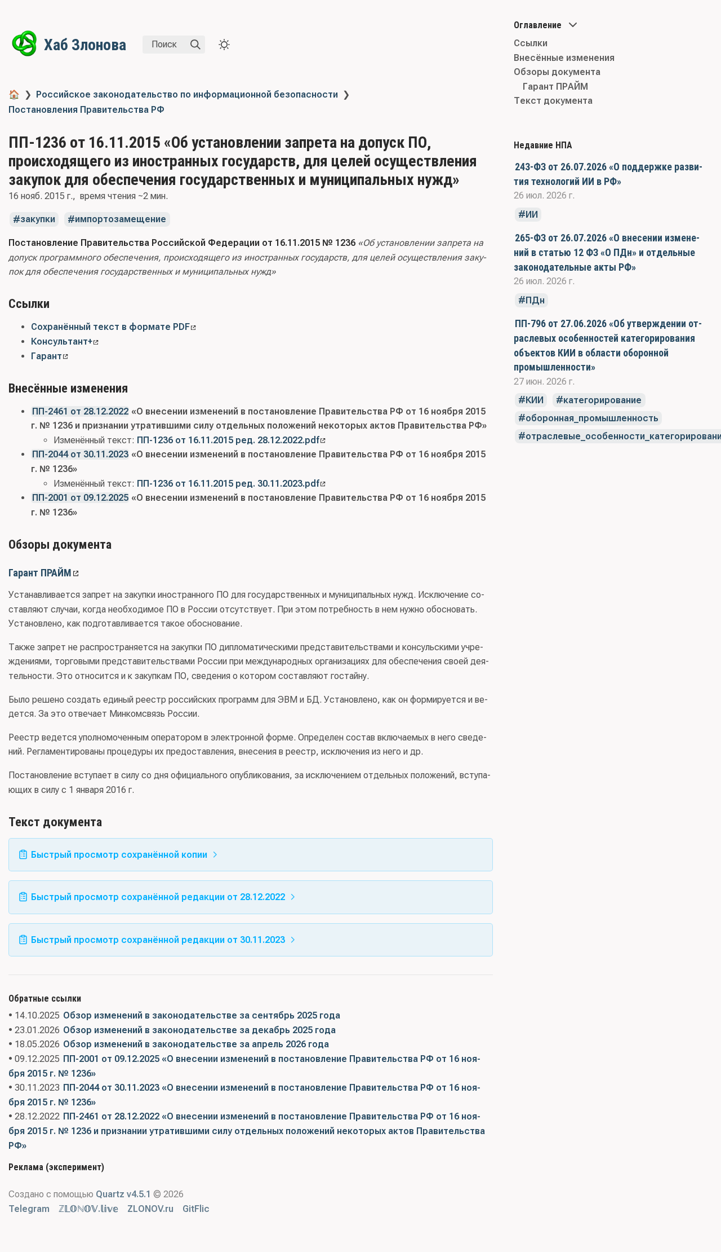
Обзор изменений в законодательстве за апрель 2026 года (196, 1044)
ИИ (532, 214)
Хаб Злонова (85, 45)
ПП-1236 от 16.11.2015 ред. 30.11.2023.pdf (228, 483)
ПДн (535, 300)
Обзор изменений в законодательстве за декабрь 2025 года (199, 1030)
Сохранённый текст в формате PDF (110, 326)
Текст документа (553, 100)
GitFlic (196, 1208)
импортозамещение (120, 219)
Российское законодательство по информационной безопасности (187, 94)
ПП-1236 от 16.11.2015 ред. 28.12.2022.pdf (228, 440)
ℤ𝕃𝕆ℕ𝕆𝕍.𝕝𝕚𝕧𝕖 (88, 1208)
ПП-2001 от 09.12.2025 (80, 497)
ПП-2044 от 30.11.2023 (80, 454)
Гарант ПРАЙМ (40, 573)
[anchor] (60, 303)
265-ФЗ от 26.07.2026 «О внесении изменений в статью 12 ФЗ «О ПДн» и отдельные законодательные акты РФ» (607, 252)
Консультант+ (61, 341)
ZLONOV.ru (150, 1208)
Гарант (46, 356)
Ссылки (531, 43)
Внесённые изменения (564, 57)
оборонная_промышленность (592, 418)
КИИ (535, 400)
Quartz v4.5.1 (123, 1194)
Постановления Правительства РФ (86, 109)
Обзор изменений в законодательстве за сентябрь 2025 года (201, 1015)
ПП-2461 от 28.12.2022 (80, 411)
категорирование (602, 400)
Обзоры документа (557, 72)
